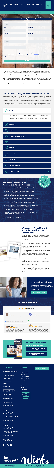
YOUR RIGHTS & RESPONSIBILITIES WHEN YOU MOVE (36, 358)
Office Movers (24, 378)
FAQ (42, 4)
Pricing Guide (37, 5)
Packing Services (24, 384)
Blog (33, 4)
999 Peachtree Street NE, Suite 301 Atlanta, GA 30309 (9, 393)
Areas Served (22, 5)
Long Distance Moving (25, 376)
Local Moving (23, 374)
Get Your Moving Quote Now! (42, 372)
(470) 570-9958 (9, 382)
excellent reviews (32, 267)
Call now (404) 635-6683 (39, 296)
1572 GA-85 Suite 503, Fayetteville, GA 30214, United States (10, 435)
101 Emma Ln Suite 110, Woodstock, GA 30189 (10, 421)
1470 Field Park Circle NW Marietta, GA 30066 (8, 380)
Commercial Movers (25, 380)
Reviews (22, 391)
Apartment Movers (25, 382)
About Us (28, 5)
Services (16, 4)
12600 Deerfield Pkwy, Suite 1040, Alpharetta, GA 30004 (10, 407)
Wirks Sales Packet (25, 393)
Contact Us (23, 387)
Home (11, 4)
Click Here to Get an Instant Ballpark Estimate (27, 12)
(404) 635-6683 (47, 290)
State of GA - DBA (7, 385)
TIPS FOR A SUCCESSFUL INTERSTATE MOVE (36, 352)
